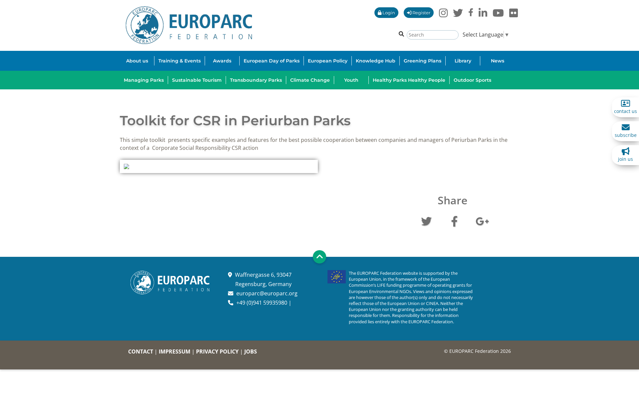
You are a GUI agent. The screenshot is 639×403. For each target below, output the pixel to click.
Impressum (174, 351)
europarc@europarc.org (267, 293)
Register (420, 12)
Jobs (250, 351)
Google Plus (482, 220)
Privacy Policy (217, 351)
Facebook (454, 220)
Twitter (426, 220)
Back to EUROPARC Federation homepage (189, 25)
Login (388, 12)
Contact (140, 351)
